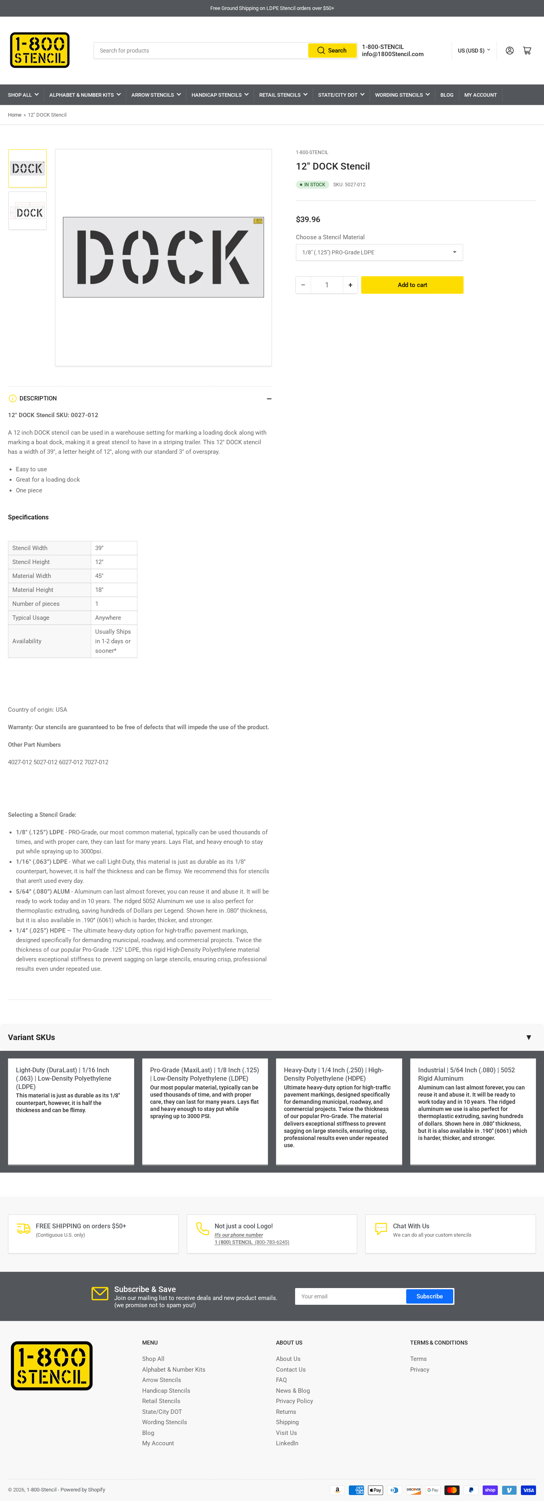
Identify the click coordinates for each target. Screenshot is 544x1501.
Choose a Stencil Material (330, 237)
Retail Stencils (280, 95)
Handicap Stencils (217, 95)
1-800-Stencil (312, 152)
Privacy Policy (294, 1401)
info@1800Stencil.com (393, 54)
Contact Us (291, 1369)
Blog (447, 95)
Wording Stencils (399, 95)
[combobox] (226, 50)
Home (15, 115)
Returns (286, 1411)
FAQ (281, 1380)
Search (337, 50)
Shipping (287, 1422)
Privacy (419, 1369)
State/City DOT (338, 95)
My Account (480, 95)
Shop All (20, 95)
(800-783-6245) (252, 1242)
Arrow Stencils (152, 95)
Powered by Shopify (83, 1490)
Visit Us (286, 1433)
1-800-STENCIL (383, 47)
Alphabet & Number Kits (81, 95)
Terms (418, 1358)
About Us (288, 1358)
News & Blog (293, 1390)
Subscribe (430, 1296)
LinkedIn (287, 1443)
